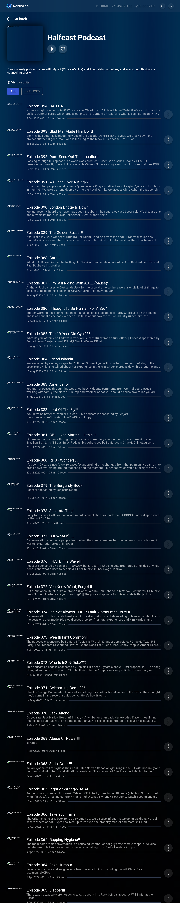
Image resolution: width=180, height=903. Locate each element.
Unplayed (32, 91)
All (13, 91)
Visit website (20, 82)
